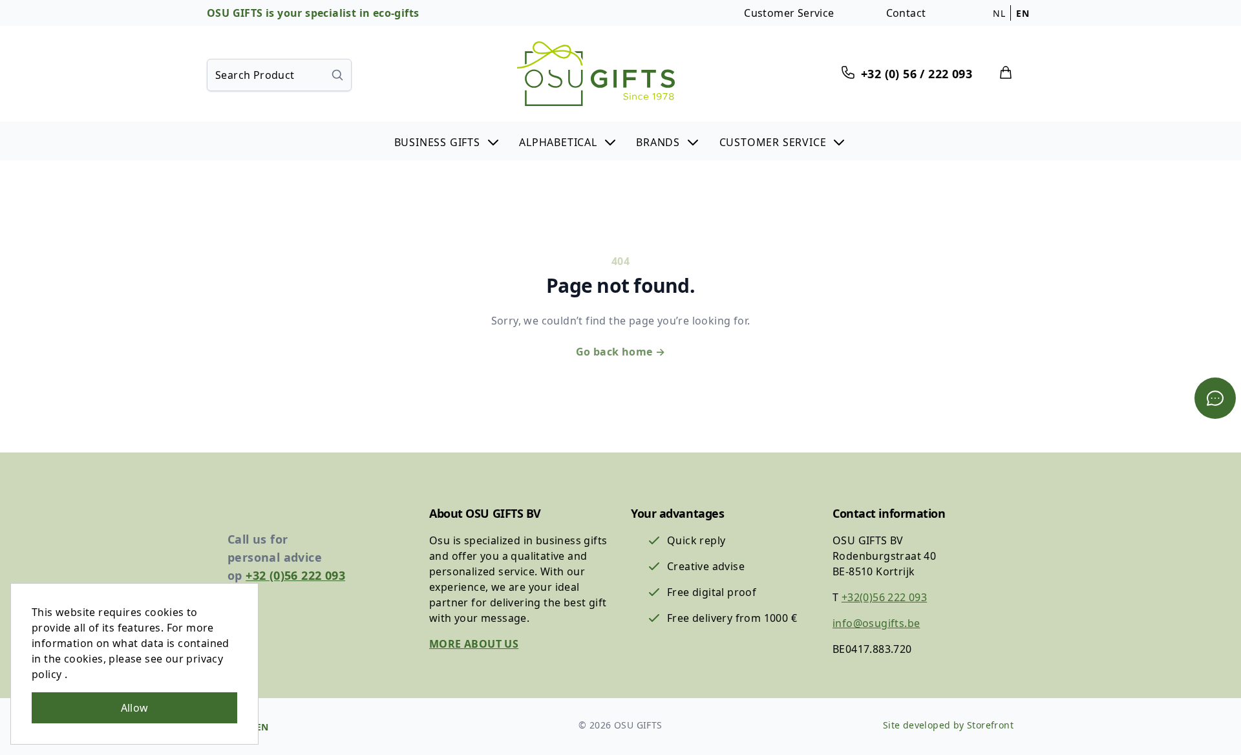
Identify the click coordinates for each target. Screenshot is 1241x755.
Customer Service (789, 13)
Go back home (621, 352)
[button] (448, 141)
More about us (473, 644)
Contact (906, 13)
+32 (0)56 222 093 (295, 575)
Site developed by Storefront (948, 725)
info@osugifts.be (876, 623)
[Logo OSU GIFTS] (596, 73)
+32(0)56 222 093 (884, 597)
